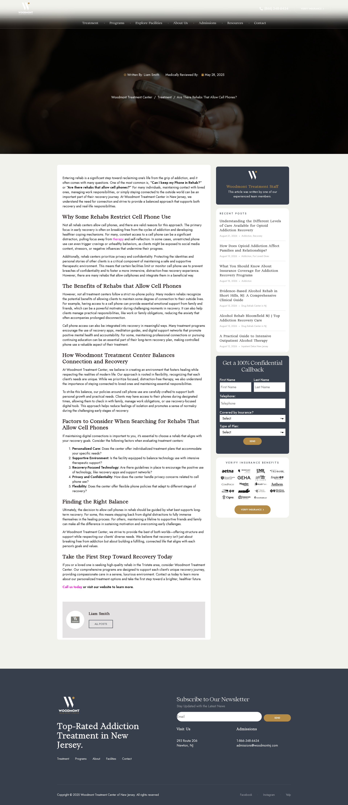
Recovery (257, 236)
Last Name (261, 380)
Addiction (247, 236)
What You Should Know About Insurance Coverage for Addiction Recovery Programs (249, 270)
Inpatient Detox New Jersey (254, 346)
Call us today (73, 587)
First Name (227, 380)
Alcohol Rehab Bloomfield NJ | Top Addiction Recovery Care (250, 317)
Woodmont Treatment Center (131, 97)
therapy (119, 239)
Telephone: (228, 396)
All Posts (101, 624)
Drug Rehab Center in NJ (253, 305)
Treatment (165, 97)
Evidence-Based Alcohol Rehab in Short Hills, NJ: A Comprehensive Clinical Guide (248, 295)
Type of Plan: (229, 426)
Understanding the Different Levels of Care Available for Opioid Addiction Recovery (250, 225)
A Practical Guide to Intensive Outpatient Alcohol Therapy (245, 338)
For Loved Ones (261, 256)
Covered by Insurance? (237, 412)
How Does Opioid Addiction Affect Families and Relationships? (249, 248)
